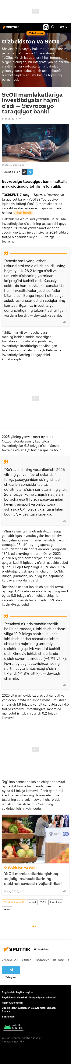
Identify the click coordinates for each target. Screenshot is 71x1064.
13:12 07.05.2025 (12, 119)
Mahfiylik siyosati (12, 1002)
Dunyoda (42, 959)
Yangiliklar (10, 959)
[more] (65, 322)
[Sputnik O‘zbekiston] (11, 28)
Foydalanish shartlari (14, 997)
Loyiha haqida (24, 992)
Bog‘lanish (8, 992)
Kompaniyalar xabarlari (42, 997)
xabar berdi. (23, 212)
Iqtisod (32, 902)
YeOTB (7, 909)
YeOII (43, 902)
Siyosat (27, 959)
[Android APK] (13, 1027)
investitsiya (56, 902)
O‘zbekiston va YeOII (20, 867)
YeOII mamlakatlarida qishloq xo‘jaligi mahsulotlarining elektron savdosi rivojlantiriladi (33, 878)
